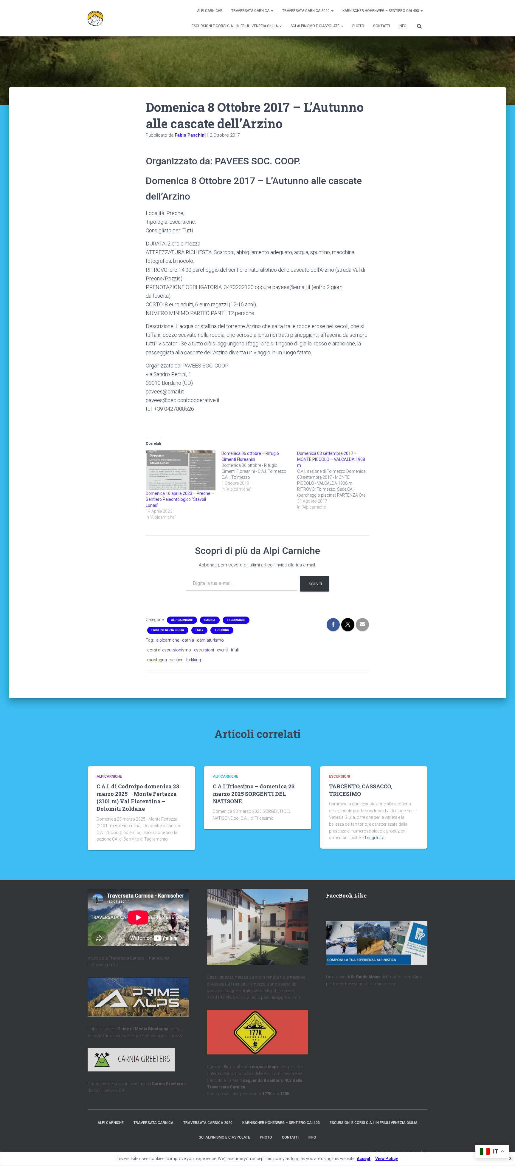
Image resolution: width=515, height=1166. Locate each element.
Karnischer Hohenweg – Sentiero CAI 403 (381, 11)
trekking (193, 659)
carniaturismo (210, 640)
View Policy (386, 1158)
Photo (358, 26)
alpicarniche (167, 640)
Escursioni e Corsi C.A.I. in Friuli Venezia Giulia (235, 26)
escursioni (204, 650)
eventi (222, 650)
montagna (157, 659)
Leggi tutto (374, 837)
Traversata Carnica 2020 (306, 11)
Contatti (381, 26)
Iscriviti (314, 583)
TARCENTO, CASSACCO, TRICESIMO (360, 790)
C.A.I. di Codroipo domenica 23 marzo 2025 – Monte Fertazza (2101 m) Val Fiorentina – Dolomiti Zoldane (138, 798)
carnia (188, 640)
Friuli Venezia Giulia (167, 630)
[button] (271, 11)
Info (403, 26)
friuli (235, 650)
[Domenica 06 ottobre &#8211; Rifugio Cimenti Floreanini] (259, 471)
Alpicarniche (182, 620)
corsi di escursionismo (169, 650)
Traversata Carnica (250, 11)
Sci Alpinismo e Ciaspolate (315, 26)
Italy (199, 630)
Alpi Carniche (209, 11)
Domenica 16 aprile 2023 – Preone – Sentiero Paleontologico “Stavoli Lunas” (180, 499)
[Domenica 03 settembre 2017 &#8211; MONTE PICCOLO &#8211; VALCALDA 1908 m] (335, 480)
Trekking (222, 630)
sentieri (176, 659)
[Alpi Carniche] (95, 18)
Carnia (209, 620)
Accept (363, 1158)
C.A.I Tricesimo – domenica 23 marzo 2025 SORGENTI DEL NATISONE (253, 794)
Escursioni (236, 620)
